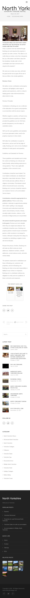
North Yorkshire (8, 443)
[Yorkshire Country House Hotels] (21, 563)
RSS (5, 551)
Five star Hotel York (16, 408)
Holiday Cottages (8, 471)
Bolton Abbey (7, 475)
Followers (6, 450)
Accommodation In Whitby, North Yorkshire (12, 529)
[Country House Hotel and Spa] (10, 563)
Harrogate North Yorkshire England (16, 372)
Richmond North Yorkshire (11, 439)
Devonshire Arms (17, 16)
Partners (6, 511)
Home (8, 16)
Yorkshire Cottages (9, 446)
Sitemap (6, 547)
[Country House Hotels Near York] (21, 568)
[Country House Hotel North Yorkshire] (15, 563)
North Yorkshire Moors (10, 436)
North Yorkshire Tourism (18, 401)
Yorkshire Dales (8, 453)
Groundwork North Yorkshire (16, 394)
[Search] (25, 334)
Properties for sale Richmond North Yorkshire (12, 519)
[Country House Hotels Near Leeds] (4, 574)
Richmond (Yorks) (15, 379)
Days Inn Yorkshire (16, 364)
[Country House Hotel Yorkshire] (4, 568)
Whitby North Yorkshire (10, 464)
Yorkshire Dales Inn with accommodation (15, 524)
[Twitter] (8, 310)
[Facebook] (3, 310)
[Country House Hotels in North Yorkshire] (10, 568)
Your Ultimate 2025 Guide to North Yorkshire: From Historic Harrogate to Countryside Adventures (18, 356)
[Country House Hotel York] (15, 568)
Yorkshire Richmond (9, 515)
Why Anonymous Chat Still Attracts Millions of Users (18, 346)
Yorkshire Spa (7, 457)
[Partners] (4, 563)
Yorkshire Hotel (8, 468)
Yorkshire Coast (8, 478)
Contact (6, 544)
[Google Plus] (12, 310)
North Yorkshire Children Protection (18, 387)
